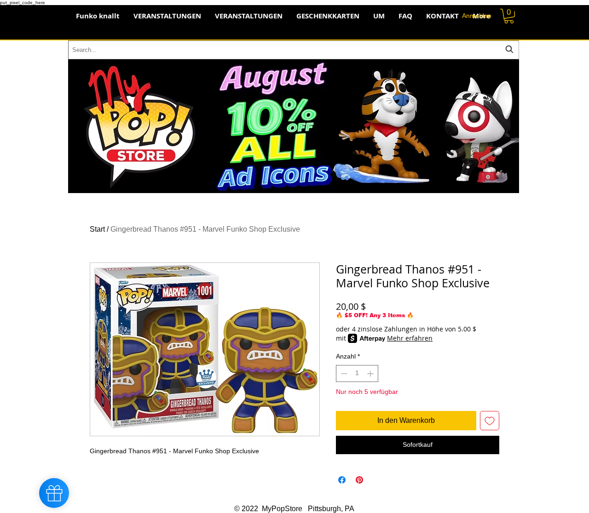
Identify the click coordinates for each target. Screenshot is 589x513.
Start (97, 229)
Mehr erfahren (410, 338)
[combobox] (293, 49)
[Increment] (371, 373)
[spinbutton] (357, 373)
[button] (509, 16)
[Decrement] (343, 373)
